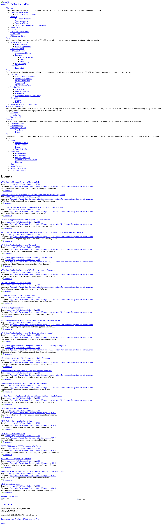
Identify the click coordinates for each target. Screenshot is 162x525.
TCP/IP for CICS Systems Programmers (16, 459)
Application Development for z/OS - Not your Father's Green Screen (26, 371)
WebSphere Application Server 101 (14, 308)
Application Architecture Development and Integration (30, 186)
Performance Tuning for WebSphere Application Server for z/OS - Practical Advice (32, 207)
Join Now (17, 4)
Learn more (7, 191)
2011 (38, 184)
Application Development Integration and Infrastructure (72, 186)
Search (5, 4)
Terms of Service (7, 519)
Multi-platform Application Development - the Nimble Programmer (26, 358)
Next (13, 496)
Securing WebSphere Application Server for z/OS (19, 295)
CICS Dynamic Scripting (10, 484)
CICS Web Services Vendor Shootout (15, 408)
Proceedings (10, 184)
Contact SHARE (21, 519)
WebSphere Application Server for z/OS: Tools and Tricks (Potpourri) (27, 333)
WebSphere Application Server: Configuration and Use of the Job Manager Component (33, 346)
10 (10, 496)
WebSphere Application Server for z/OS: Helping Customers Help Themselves (30, 320)
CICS (53, 413)
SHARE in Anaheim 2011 (25, 184)
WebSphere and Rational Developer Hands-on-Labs (20, 182)
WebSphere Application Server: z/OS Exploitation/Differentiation (25, 220)
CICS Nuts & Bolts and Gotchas (13, 434)
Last (16, 496)
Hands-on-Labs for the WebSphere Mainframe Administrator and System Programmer (33, 195)
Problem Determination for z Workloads (16, 283)
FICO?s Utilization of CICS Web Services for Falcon (21, 446)
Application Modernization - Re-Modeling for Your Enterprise (24, 383)
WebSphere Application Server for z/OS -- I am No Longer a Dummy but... (29, 270)
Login (28, 4)
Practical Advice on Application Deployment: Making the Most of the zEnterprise (31, 396)
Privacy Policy (34, 519)
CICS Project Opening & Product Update (16, 421)
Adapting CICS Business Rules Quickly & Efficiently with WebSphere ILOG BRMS (33, 471)
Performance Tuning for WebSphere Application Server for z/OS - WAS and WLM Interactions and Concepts (42, 232)
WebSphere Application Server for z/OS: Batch (18, 245)
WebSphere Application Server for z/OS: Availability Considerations (26, 258)
